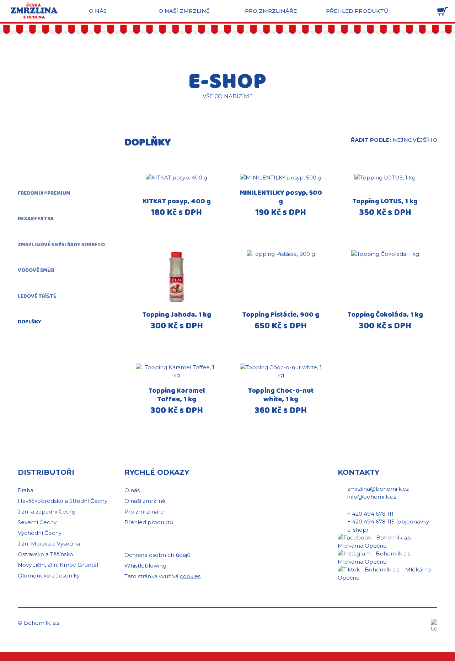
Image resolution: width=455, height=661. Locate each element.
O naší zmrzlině (184, 10)
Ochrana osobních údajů (157, 555)
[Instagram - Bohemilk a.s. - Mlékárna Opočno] (387, 557)
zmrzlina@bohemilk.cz (378, 488)
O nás (98, 10)
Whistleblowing (145, 565)
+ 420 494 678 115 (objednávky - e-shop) (390, 525)
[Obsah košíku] (442, 11)
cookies (190, 576)
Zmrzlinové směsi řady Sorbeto (61, 245)
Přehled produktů (357, 10)
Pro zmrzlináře (271, 10)
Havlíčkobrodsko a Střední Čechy (62, 501)
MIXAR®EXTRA (36, 219)
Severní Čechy (37, 522)
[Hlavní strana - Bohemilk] (34, 10)
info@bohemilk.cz (371, 496)
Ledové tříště (37, 296)
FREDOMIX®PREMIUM (44, 193)
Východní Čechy (39, 533)
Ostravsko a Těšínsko (45, 554)
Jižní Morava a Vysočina (49, 543)
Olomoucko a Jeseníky (49, 575)
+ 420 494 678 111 (370, 513)
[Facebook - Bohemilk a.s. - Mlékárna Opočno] (387, 541)
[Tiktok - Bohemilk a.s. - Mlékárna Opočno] (387, 573)
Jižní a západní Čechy (47, 511)
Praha (25, 490)
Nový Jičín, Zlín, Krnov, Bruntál (58, 564)
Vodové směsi (36, 270)
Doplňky (29, 322)
